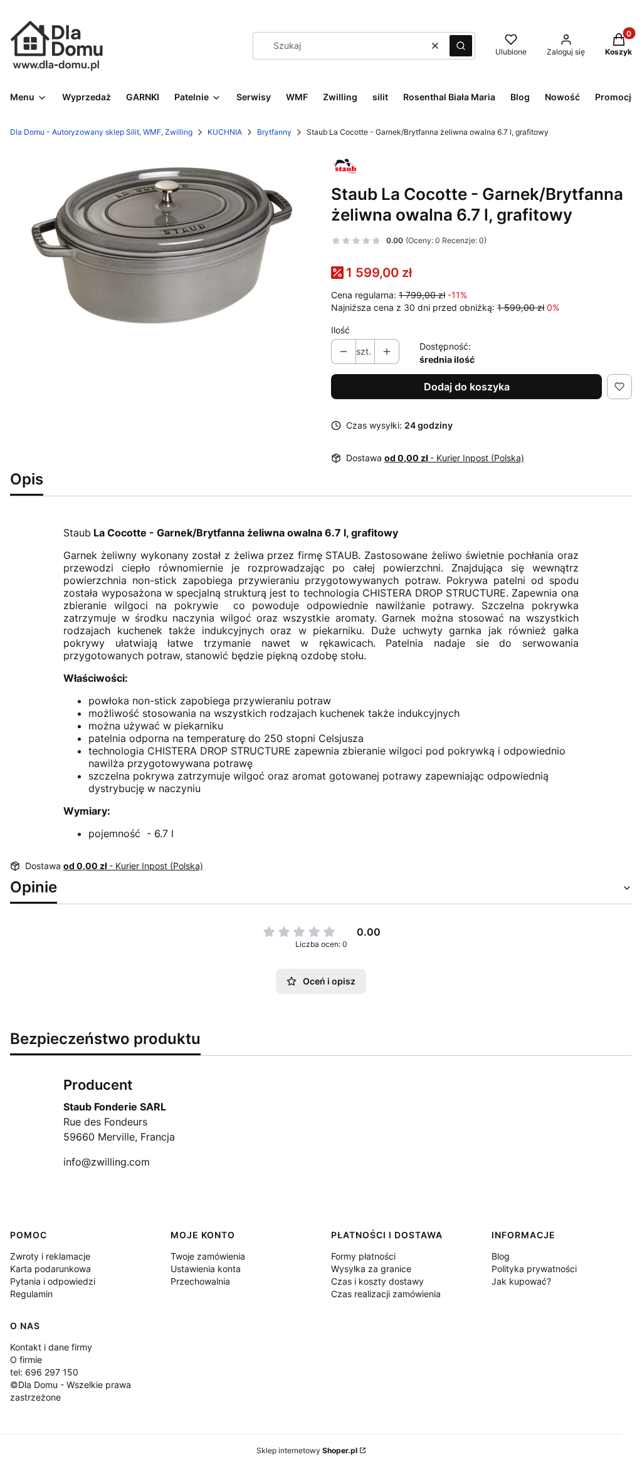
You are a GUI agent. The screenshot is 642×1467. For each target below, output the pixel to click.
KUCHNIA (225, 132)
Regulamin (31, 1293)
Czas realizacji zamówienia (386, 1293)
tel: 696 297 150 (44, 1372)
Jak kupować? (521, 1281)
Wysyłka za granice (371, 1268)
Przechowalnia (200, 1281)
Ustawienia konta (206, 1268)
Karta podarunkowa (50, 1268)
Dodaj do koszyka (467, 386)
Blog (501, 1256)
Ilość (340, 330)
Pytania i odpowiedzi (52, 1281)
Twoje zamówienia (208, 1256)
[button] (461, 45)
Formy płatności (363, 1256)
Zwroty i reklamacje (50, 1256)
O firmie (26, 1359)
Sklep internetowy (306, 1450)
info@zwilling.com (106, 1162)
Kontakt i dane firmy (51, 1347)
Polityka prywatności (534, 1268)
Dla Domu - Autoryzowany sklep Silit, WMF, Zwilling (101, 132)
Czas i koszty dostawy (377, 1281)
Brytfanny (274, 132)
